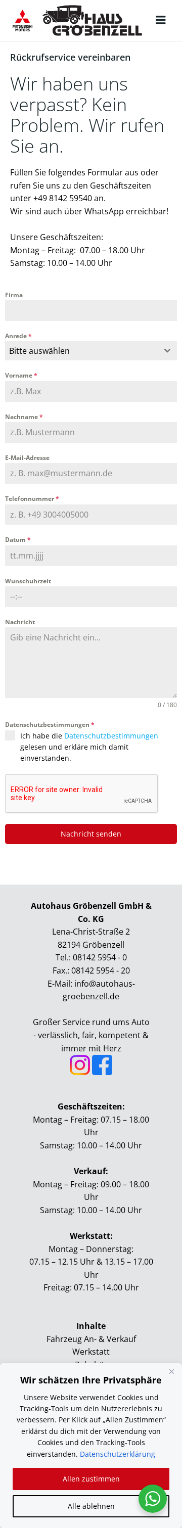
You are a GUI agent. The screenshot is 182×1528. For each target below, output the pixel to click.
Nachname (24, 416)
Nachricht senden (91, 834)
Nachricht (20, 622)
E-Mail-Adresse (27, 457)
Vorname (21, 375)
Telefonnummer (32, 498)
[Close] (171, 1372)
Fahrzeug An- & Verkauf (91, 1339)
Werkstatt (91, 1351)
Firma (14, 295)
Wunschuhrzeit (28, 581)
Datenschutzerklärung (117, 1454)
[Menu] (160, 20)
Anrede (18, 336)
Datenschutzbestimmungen (50, 724)
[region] (91, 1445)
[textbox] (81, 350)
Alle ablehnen (91, 1506)
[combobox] (91, 350)
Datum (18, 539)
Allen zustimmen (91, 1479)
